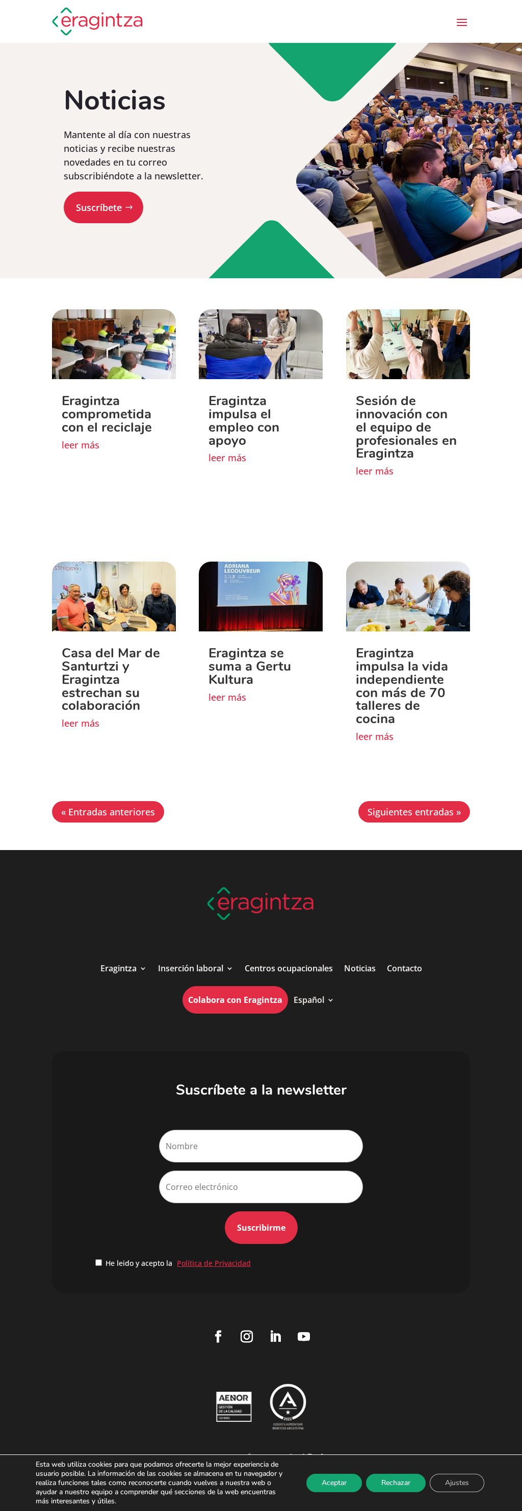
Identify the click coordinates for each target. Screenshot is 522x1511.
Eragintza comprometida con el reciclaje (107, 414)
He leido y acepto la (178, 1263)
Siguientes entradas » (414, 812)
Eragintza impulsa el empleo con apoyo (243, 420)
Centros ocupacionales (289, 968)
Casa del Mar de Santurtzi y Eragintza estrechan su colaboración (111, 679)
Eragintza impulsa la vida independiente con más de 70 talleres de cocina (402, 686)
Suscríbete (99, 207)
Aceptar (334, 1483)
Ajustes (457, 1483)
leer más (80, 445)
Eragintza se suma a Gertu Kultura (249, 666)
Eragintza (118, 968)
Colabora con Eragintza (235, 999)
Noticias (360, 968)
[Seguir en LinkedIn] (275, 1336)
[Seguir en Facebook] (218, 1336)
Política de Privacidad (214, 1263)
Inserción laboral (190, 968)
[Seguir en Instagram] (246, 1336)
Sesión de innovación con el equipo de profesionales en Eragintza (406, 427)
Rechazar (395, 1483)
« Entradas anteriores (108, 812)
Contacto (404, 968)
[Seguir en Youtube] (304, 1336)
